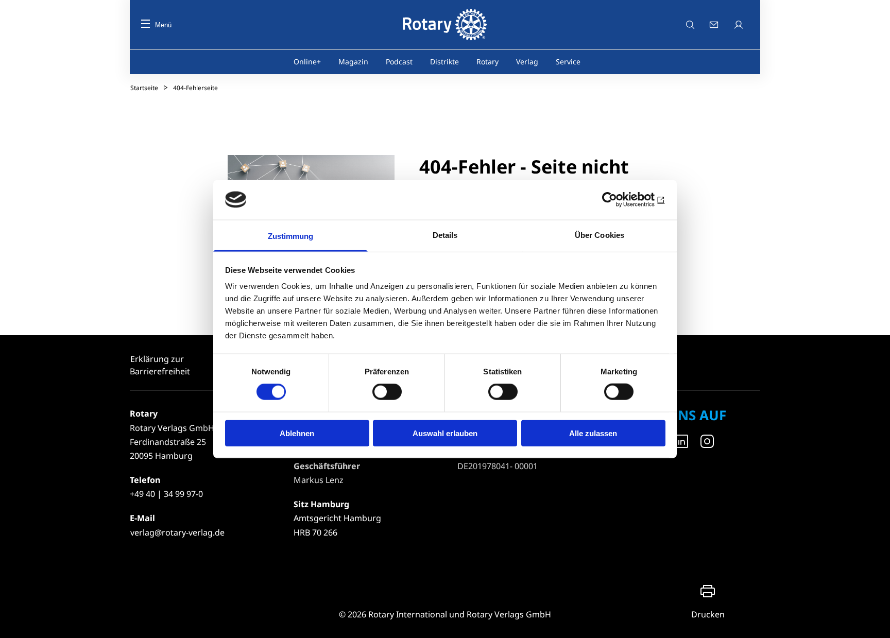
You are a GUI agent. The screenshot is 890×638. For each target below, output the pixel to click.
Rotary (487, 61)
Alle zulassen (593, 432)
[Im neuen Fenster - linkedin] (681, 441)
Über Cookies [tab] (599, 234)
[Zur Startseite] (445, 24)
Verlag (527, 61)
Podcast (399, 61)
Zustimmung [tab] (291, 235)
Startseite (144, 87)
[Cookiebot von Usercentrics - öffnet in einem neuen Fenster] (620, 200)
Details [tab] (445, 234)
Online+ (307, 61)
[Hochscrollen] (872, 620)
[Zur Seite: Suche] (690, 24)
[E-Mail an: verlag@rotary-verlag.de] (715, 24)
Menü (163, 25)
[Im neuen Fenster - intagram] (707, 441)
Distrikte (444, 61)
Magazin (353, 61)
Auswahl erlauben (445, 432)
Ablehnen (297, 432)
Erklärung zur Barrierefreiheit (160, 365)
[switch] (387, 392)
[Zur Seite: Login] (739, 24)
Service (568, 61)
